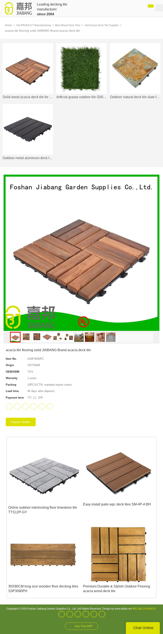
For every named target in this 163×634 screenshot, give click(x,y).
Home (8, 25)
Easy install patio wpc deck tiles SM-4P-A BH (117, 504)
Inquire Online (20, 422)
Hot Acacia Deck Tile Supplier (102, 25)
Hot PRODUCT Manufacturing (34, 25)
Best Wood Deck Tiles (68, 25)
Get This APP (84, 626)
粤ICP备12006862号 (144, 608)
